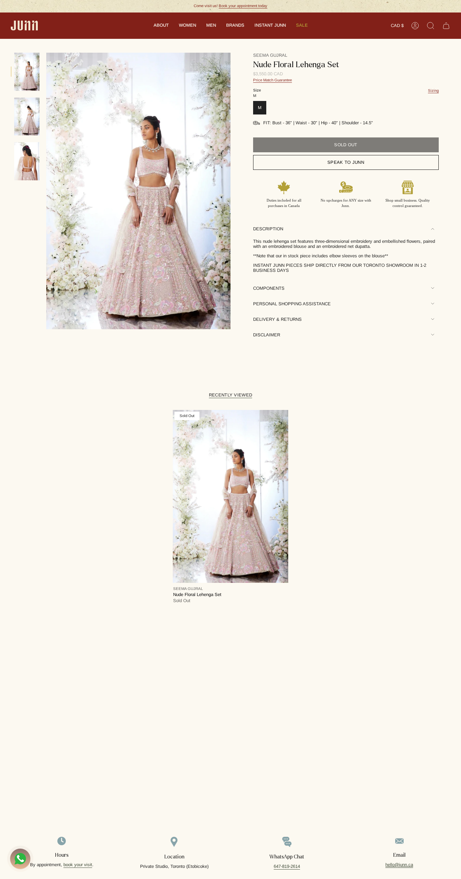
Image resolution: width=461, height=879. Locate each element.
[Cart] (446, 25)
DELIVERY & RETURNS (277, 319)
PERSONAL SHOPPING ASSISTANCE (292, 303)
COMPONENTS (268, 288)
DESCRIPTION (268, 228)
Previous (46, 191)
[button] (161, 26)
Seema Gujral (270, 55)
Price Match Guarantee (272, 80)
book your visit (77, 864)
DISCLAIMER (266, 334)
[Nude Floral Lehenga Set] (230, 496)
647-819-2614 (287, 866)
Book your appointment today (243, 6)
